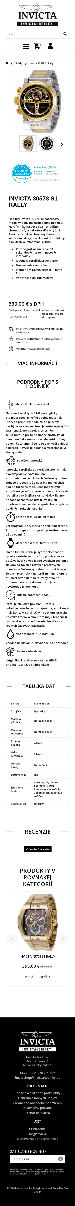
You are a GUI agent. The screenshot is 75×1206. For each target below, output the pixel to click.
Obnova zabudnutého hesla (37, 1139)
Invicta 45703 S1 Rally (37, 957)
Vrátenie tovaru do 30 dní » (33, 349)
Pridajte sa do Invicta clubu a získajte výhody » (39, 340)
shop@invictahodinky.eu (42, 1077)
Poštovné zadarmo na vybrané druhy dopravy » (39, 330)
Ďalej (62, 144)
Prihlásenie (37, 1129)
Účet (37, 1121)
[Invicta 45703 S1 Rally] (37, 924)
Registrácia (37, 1134)
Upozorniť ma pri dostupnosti (52, 315)
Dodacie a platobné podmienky (37, 1093)
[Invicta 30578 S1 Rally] (27, 143)
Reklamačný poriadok (37, 1108)
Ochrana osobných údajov (37, 1098)
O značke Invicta (37, 1113)
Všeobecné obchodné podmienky (37, 1103)
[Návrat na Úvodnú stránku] (6, 63)
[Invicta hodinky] (37, 14)
